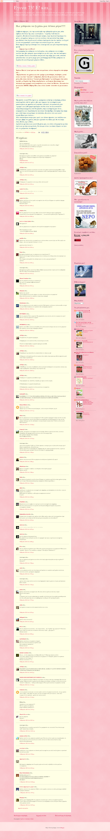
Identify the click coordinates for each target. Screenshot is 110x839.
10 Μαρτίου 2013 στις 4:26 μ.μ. (27, 743)
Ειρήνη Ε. (22, 429)
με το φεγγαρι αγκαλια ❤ (83, 310)
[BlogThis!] (43, 132)
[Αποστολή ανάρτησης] (39, 132)
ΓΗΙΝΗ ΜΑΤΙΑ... (80, 365)
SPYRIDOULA (23, 324)
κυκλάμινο (22, 748)
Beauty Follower (23, 405)
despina (21, 210)
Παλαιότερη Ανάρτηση (63, 815)
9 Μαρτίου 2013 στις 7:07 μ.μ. (27, 574)
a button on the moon (81, 377)
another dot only (86, 312)
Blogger (62, 827)
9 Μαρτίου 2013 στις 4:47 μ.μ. (27, 529)
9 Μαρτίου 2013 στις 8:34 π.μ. (27, 184)
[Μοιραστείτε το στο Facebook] (46, 132)
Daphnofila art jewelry (25, 514)
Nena (21, 252)
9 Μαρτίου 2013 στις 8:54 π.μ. (27, 247)
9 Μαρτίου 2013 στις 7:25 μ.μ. (27, 584)
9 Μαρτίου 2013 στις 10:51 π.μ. (27, 389)
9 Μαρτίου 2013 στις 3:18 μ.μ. (27, 483)
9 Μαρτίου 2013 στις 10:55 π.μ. (27, 400)
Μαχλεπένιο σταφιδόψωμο (86, 413)
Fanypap (22, 797)
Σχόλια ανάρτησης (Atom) (27, 819)
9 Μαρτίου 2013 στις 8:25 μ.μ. (27, 612)
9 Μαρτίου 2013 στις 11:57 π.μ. (27, 410)
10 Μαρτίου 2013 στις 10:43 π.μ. (27, 731)
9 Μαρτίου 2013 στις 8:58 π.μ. (27, 262)
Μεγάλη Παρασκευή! (88, 342)
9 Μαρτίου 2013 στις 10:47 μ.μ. (27, 672)
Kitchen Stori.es (80, 329)
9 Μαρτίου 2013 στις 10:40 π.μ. (27, 330)
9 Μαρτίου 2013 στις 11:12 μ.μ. (27, 685)
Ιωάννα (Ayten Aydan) (25, 221)
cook (21, 568)
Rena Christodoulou (24, 773)
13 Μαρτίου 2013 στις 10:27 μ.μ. (27, 805)
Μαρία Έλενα (23, 714)
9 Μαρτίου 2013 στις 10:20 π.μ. (27, 309)
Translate (85, 83)
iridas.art (78, 388)
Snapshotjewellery (24, 160)
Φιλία (21, 626)
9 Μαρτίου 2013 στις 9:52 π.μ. (27, 273)
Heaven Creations (24, 278)
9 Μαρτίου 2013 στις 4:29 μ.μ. (27, 497)
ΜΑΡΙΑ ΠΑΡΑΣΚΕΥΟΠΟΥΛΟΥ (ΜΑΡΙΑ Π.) (31, 677)
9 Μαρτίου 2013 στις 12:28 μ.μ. (27, 424)
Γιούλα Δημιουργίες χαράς (27, 787)
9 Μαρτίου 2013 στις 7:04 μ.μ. (27, 563)
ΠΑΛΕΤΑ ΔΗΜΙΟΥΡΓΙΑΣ (82, 400)
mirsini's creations (24, 653)
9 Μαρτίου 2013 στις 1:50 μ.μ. (27, 452)
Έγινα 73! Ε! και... (33, 7)
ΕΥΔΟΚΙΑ (22, 502)
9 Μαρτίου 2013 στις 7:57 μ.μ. (27, 600)
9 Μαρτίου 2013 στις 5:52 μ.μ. (27, 552)
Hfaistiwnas (22, 466)
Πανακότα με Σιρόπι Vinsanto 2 (88, 331)
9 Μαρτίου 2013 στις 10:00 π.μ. (27, 298)
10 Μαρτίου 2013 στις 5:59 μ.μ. (27, 754)
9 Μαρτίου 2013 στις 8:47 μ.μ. (27, 621)
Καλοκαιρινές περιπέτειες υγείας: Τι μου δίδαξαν (84, 324)
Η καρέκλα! (85, 355)
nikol (21, 488)
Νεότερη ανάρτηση (20, 815)
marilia (21, 238)
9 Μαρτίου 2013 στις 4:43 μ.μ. (27, 520)
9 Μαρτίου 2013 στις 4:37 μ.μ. (27, 509)
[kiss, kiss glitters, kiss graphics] (24, 95)
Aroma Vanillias (80, 411)
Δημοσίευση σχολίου (23, 808)
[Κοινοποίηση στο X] (45, 132)
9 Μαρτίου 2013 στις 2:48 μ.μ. (27, 472)
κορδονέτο (22, 189)
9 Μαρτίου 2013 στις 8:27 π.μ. (27, 162)
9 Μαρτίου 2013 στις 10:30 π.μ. (27, 319)
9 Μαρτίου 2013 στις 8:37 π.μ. (27, 193)
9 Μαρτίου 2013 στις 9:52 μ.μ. (27, 648)
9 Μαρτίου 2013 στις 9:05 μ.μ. (27, 634)
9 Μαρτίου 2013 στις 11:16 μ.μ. (27, 697)
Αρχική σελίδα (41, 815)
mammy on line (23, 736)
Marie (21, 415)
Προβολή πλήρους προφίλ (87, 92)
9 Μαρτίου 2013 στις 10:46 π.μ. (27, 346)
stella (21, 605)
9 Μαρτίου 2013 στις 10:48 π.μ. (27, 359)
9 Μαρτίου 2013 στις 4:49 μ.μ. (27, 541)
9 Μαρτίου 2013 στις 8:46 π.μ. (27, 233)
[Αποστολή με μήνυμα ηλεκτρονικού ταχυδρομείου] (42, 132)
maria (21, 589)
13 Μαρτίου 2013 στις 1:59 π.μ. (27, 792)
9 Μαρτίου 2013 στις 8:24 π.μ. (27, 148)
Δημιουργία (23, 759)
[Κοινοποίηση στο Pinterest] (48, 132)
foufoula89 (22, 394)
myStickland (23, 639)
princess (22, 457)
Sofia (21, 477)
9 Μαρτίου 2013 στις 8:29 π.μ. (27, 175)
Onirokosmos (23, 303)
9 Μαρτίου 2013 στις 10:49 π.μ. (27, 370)
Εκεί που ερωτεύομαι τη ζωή (83, 322)
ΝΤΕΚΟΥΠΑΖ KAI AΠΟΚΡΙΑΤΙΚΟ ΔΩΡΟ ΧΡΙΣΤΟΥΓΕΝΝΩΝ (88, 403)
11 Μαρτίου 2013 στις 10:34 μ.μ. (27, 782)
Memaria (22, 291)
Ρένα (21, 546)
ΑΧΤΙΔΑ (22, 167)
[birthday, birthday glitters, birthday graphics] (26, 66)
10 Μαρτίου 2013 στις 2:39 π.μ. (27, 709)
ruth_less (22, 525)
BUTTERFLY (23, 314)
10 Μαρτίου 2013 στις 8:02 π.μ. (27, 720)
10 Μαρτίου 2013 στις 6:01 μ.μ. (27, 768)
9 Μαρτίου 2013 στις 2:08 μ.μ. (27, 461)
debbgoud (22, 617)
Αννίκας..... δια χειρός (81, 341)
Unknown (22, 690)
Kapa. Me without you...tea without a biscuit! (85, 353)
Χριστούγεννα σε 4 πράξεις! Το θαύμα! (87, 367)
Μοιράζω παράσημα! (88, 378)
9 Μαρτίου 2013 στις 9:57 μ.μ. (27, 661)
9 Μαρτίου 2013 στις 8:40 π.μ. (27, 205)
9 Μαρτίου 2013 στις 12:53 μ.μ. (27, 438)
